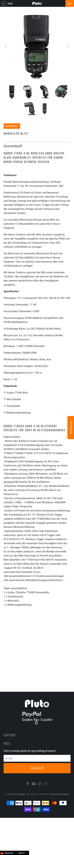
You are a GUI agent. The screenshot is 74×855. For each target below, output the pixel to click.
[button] (9, 853)
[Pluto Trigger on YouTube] (33, 784)
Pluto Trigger (19, 794)
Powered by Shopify (59, 794)
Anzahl (7, 629)
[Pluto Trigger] (37, 3)
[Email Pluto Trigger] (45, 784)
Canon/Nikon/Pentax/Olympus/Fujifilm (28, 619)
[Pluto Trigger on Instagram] (40, 784)
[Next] (68, 47)
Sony (59, 619)
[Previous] (6, 47)
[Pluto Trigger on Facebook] (27, 784)
